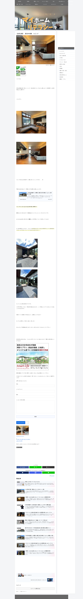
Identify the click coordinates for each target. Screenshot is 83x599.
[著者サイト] (22, 473)
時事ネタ (61, 72)
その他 (61, 57)
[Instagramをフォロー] (35, 473)
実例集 (61, 68)
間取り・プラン (63, 79)
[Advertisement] (35, 456)
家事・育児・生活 (63, 70)
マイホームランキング (20, 436)
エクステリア (62, 53)
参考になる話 (62, 64)
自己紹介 (61, 77)
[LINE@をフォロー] (48, 473)
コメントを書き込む (35, 588)
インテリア (62, 51)
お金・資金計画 (63, 55)
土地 (60, 66)
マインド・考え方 (63, 62)
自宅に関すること (19, 447)
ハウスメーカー (63, 59)
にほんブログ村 (19, 440)
